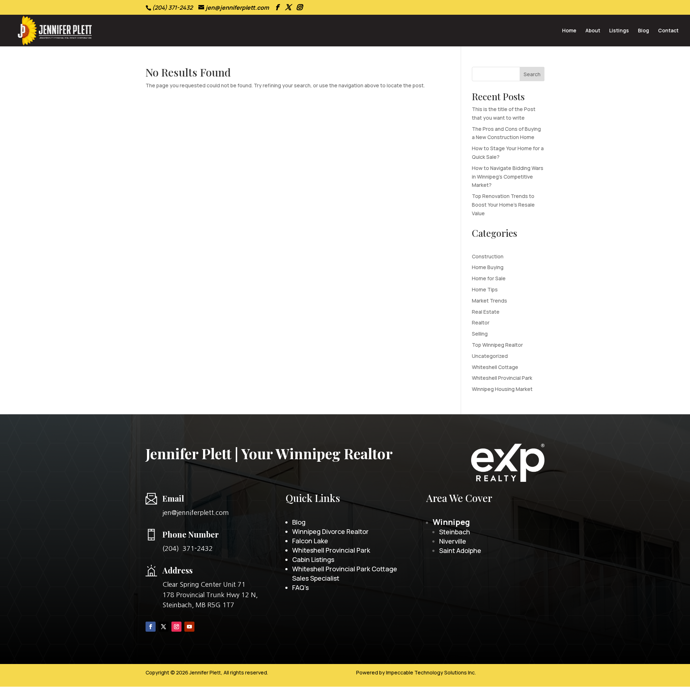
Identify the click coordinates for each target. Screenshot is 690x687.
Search (532, 74)
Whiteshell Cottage (495, 367)
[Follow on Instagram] (176, 627)
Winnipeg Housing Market (502, 389)
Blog (643, 31)
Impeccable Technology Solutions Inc (430, 672)
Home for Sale (489, 278)
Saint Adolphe (460, 550)
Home (569, 31)
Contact (668, 31)
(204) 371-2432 (187, 548)
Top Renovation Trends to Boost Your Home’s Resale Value (503, 205)
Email (173, 498)
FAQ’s (300, 587)
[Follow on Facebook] (151, 627)
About (592, 31)
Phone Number (190, 534)
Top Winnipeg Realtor (497, 344)
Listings (619, 31)
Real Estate (486, 311)
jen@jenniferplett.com (195, 513)
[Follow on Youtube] (189, 627)
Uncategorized (490, 355)
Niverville (452, 541)
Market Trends (489, 300)
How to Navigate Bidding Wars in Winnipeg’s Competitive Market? (507, 177)
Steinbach (454, 531)
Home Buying (487, 267)
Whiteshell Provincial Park (502, 377)
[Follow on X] (163, 627)
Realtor (480, 322)
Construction (487, 256)
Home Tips (485, 289)
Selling (480, 333)
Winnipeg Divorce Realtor (330, 531)
